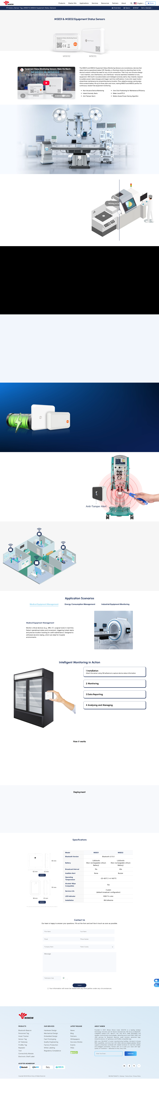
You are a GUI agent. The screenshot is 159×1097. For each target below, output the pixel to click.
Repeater (21, 1048)
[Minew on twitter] (134, 1066)
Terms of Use (128, 1076)
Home (10, 8)
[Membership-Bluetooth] (23, 1067)
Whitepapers (75, 1039)
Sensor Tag (18, 8)
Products (62, 3)
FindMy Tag (22, 1045)
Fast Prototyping (50, 1039)
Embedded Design (50, 1036)
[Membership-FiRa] (48, 1067)
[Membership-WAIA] (60, 1067)
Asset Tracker (23, 1036)
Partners (115, 3)
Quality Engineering (51, 1042)
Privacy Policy (137, 1076)
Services (95, 3)
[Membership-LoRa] (35, 1067)
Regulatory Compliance (52, 1051)
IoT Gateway (22, 1042)
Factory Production (51, 1045)
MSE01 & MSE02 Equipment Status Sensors (40, 8)
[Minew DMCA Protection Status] (74, 1052)
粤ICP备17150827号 (114, 1076)
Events (72, 1045)
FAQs (72, 1048)
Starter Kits (72, 3)
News (72, 1030)
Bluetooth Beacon (24, 1030)
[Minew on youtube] (139, 1066)
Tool (20, 1051)
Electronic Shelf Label (26, 1056)
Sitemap (122, 1076)
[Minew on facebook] (129, 1066)
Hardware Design (50, 1030)
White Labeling (49, 1048)
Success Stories (76, 1042)
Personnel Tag (23, 1033)
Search (131, 3)
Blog (72, 1033)
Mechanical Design (51, 1033)
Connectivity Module (25, 1053)
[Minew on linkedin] (124, 1066)
